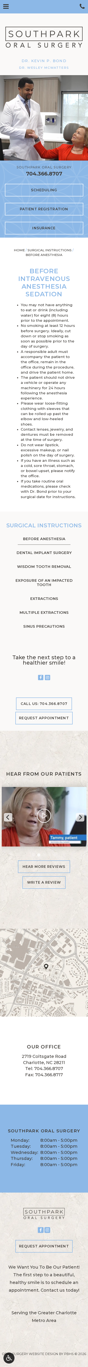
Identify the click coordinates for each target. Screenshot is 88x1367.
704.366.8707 (44, 174)
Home (19, 250)
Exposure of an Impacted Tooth (44, 582)
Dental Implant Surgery (44, 553)
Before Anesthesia (44, 539)
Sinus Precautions (44, 626)
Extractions (44, 599)
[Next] (80, 817)
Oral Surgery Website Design (30, 1354)
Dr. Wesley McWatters (44, 68)
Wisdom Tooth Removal (44, 566)
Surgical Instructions (50, 250)
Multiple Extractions (44, 612)
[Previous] (8, 817)
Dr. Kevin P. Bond (44, 61)
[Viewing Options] (9, 1358)
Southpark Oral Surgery (44, 167)
